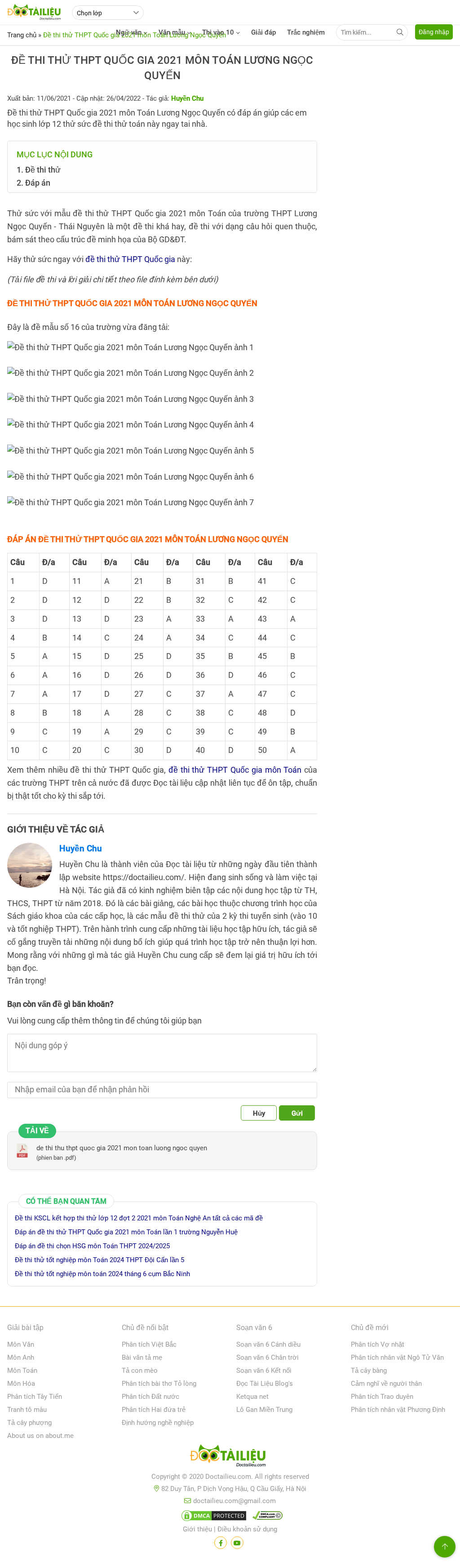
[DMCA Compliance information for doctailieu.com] (265, 1517)
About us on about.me (40, 1436)
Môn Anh (20, 1357)
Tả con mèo (140, 1370)
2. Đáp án (33, 182)
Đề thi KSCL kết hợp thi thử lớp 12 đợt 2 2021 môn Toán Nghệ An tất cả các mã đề (139, 1218)
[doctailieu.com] (230, 1457)
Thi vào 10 (218, 32)
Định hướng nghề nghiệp (158, 1423)
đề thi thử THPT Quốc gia (130, 259)
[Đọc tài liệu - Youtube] (237, 1542)
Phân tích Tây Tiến (34, 1397)
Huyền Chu (80, 848)
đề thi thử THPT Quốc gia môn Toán (234, 769)
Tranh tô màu (27, 1410)
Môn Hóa (21, 1384)
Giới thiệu (197, 1529)
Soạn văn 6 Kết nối (264, 1370)
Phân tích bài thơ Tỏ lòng (159, 1384)
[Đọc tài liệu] (220, 1542)
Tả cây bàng (369, 1370)
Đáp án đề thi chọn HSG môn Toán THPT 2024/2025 (92, 1246)
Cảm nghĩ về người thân (386, 1384)
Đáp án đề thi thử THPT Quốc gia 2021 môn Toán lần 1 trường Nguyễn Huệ (126, 1232)
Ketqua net (252, 1397)
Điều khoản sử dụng (247, 1529)
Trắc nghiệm (306, 32)
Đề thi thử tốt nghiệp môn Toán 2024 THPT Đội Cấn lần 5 (99, 1260)
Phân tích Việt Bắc (149, 1344)
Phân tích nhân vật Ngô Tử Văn (397, 1357)
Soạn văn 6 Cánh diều (268, 1344)
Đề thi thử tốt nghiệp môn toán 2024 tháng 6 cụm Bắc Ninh (102, 1274)
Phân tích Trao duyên (382, 1397)
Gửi (297, 1113)
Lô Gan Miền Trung (264, 1410)
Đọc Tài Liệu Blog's (264, 1384)
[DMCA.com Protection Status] (212, 1517)
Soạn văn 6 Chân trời (267, 1357)
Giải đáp (263, 32)
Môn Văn (20, 1344)
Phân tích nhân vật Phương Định (398, 1410)
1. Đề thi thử (39, 169)
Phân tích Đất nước (150, 1397)
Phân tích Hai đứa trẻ (154, 1410)
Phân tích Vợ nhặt (377, 1344)
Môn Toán (22, 1370)
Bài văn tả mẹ (142, 1357)
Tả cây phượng (29, 1423)
